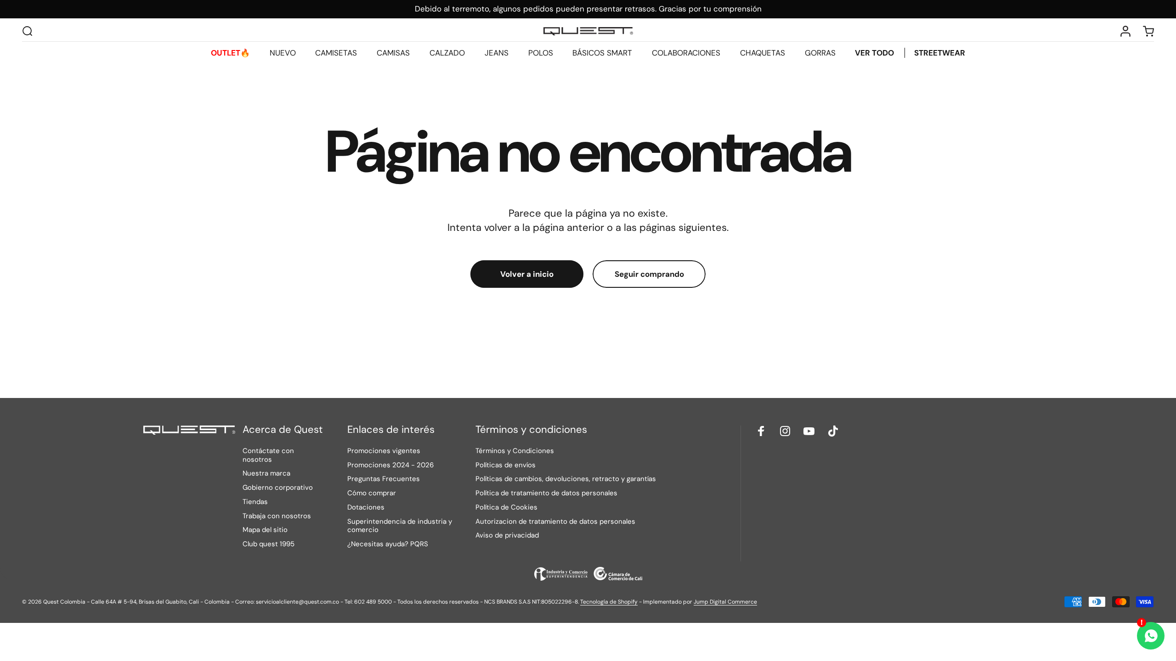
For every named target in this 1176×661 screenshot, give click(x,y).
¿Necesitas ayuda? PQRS (387, 544)
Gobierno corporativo (278, 487)
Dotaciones (365, 507)
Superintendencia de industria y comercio (399, 526)
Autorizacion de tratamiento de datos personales (555, 521)
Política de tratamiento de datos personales (546, 493)
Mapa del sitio (265, 530)
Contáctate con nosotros (268, 455)
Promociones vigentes (383, 451)
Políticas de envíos (505, 465)
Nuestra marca (266, 473)
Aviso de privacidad (507, 535)
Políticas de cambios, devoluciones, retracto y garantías (565, 479)
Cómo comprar (371, 493)
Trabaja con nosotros (277, 516)
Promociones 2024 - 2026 (390, 465)
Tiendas (255, 502)
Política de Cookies (506, 507)
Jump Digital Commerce (725, 601)
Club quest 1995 (268, 544)
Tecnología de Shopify (609, 601)
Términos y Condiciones (514, 451)
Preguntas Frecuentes (383, 479)
